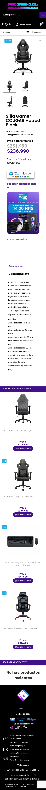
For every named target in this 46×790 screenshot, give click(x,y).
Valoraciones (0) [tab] (19, 273)
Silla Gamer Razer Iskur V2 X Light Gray (20, 430)
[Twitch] (3, 24)
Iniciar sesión (25, 25)
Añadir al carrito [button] (24, 448)
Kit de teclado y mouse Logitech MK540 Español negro (23, 564)
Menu (7, 32)
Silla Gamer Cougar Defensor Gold (18, 496)
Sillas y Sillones (25, 134)
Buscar (43, 15)
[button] (27, 32)
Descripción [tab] (16, 266)
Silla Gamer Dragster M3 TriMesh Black (20, 629)
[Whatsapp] (9, 24)
